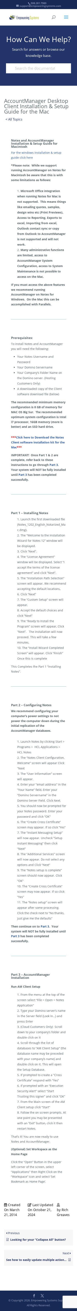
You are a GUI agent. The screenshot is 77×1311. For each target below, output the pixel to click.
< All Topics (14, 119)
